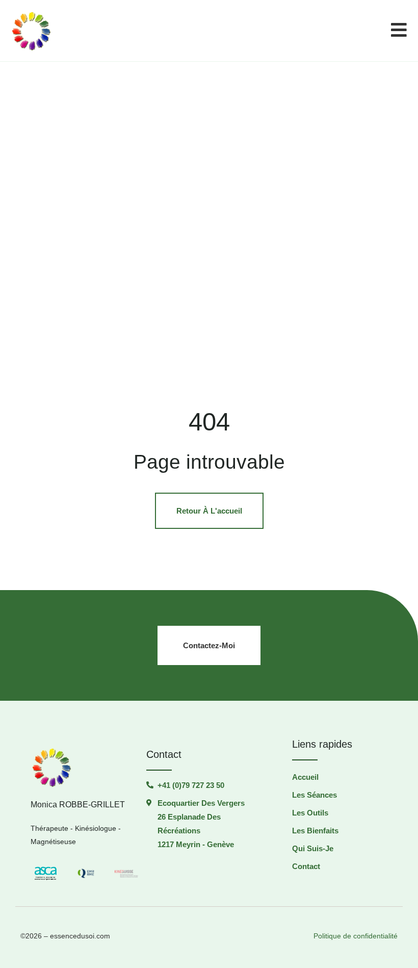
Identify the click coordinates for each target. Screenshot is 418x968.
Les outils (310, 812)
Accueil (305, 777)
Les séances (314, 795)
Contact (306, 866)
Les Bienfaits (315, 830)
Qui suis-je (312, 848)
